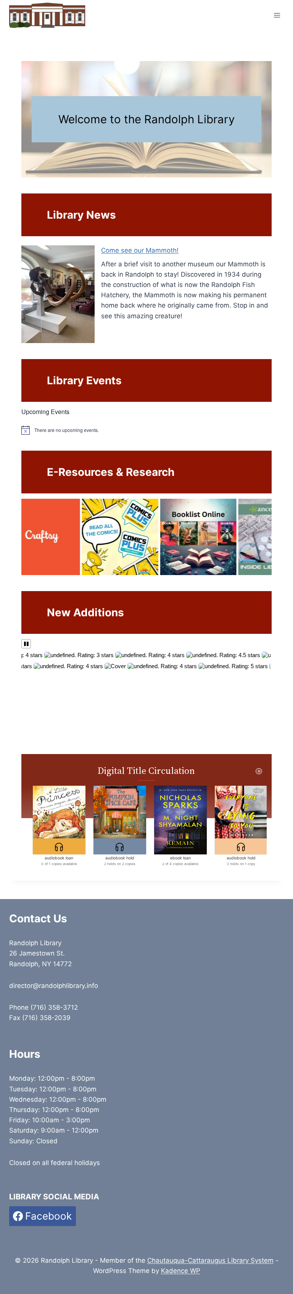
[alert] (146, 430)
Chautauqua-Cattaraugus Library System (210, 1260)
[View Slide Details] (72, 537)
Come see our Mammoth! (140, 250)
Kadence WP (180, 1271)
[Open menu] (277, 15)
